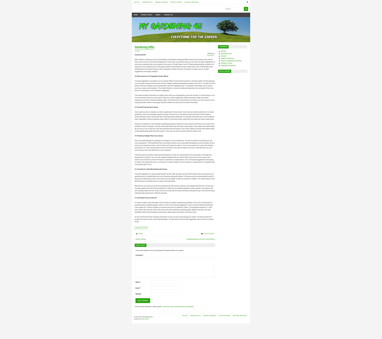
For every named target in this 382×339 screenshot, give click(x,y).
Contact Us (168, 15)
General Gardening (161, 2)
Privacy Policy (146, 15)
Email (138, 288)
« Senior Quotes (140, 239)
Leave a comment (208, 233)
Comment (139, 255)
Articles (137, 2)
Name (138, 282)
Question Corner (176, 2)
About (158, 15)
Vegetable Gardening (191, 2)
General (223, 56)
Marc (138, 51)
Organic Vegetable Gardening (231, 61)
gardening (139, 227)
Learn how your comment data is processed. (177, 307)
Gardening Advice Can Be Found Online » (201, 239)
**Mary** (211, 55)
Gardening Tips (147, 2)
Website (138, 294)
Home (136, 15)
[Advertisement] (232, 104)
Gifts (145, 227)
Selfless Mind (144, 319)
